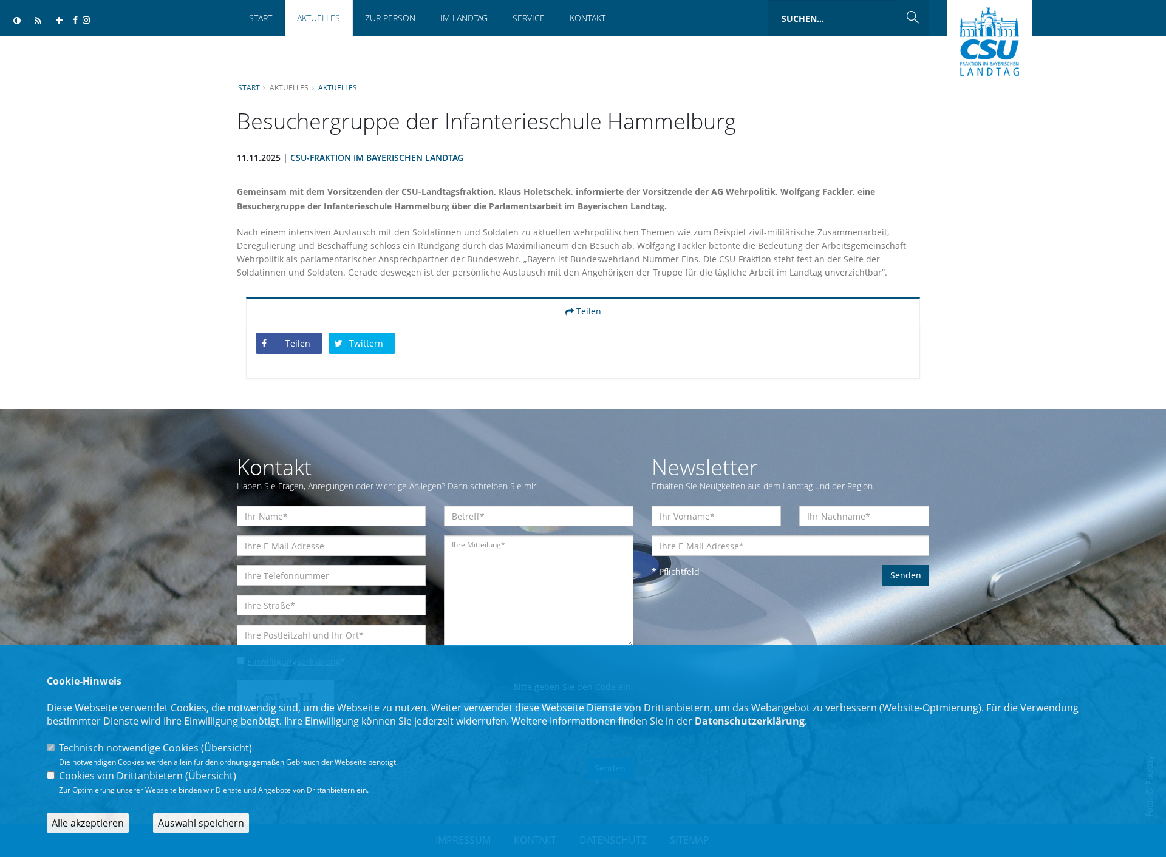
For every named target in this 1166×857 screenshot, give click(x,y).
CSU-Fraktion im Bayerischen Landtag (376, 157)
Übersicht (226, 747)
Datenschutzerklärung (750, 721)
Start (260, 18)
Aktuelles (318, 18)
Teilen (587, 311)
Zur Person (390, 18)
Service (529, 18)
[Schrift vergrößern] (59, 21)
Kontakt (587, 18)
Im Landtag (464, 18)
